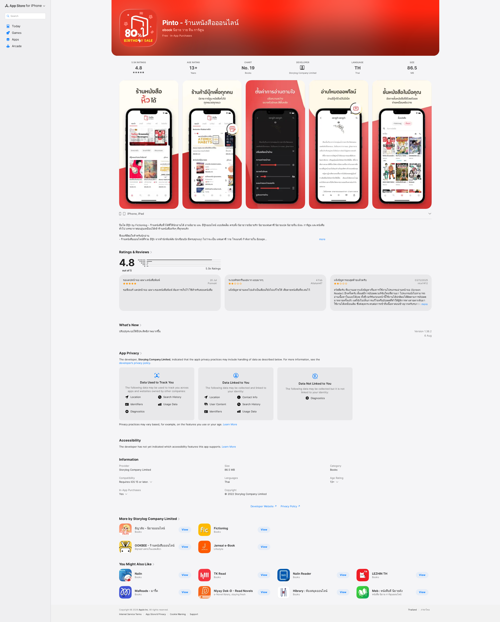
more (322, 239)
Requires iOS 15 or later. (133, 481)
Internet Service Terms (130, 614)
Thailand (412, 610)
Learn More (230, 424)
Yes (121, 493)
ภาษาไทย (425, 610)
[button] (25, 26)
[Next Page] (435, 292)
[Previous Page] (115, 292)
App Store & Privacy (156, 614)
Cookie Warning (178, 614)
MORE (424, 304)
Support (194, 614)
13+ (332, 481)
